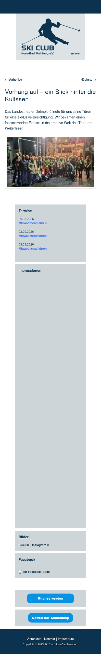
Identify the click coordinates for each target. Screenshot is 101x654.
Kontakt (49, 638)
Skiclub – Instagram (32, 545)
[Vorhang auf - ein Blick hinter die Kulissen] (50, 162)
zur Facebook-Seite (36, 571)
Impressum (66, 638)
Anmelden (34, 638)
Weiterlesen (14, 128)
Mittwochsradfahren (33, 223)
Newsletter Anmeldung (50, 617)
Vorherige (13, 79)
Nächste (88, 79)
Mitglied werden (50, 598)
